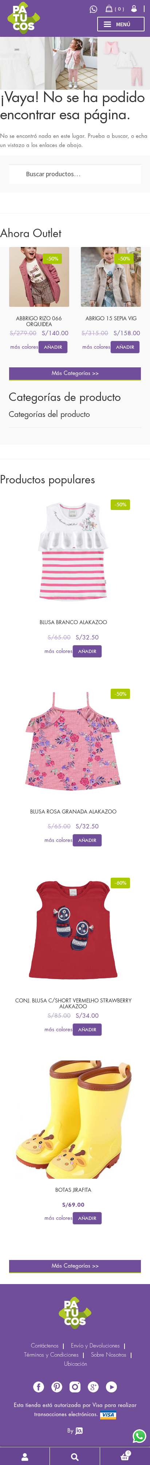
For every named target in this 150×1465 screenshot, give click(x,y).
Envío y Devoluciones (95, 1346)
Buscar (75, 1456)
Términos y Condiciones (51, 1355)
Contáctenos (45, 1346)
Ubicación (75, 1364)
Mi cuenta (25, 1456)
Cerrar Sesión (134, 8)
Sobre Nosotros (108, 1355)
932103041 (94, 9)
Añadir (53, 347)
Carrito (114, 1452)
